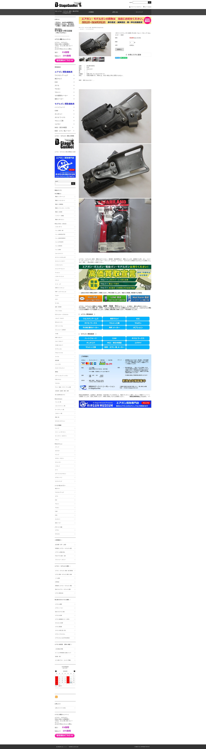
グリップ (57, 447)
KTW (56, 515)
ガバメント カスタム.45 (60, 257)
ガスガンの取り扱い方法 (60, 630)
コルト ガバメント (59, 253)
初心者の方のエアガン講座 (62, 599)
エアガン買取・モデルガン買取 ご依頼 (63, 574)
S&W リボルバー (58, 337)
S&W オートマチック (59, 287)
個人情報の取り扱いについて (61, 746)
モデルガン (84, 334)
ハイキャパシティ (59, 265)
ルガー (56, 299)
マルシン (57, 503)
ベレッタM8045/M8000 (60, 238)
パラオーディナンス (59, 276)
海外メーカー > (64, 99)
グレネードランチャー (60, 368)
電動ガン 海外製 (58, 211)
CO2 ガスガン (58, 379)
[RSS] (56, 697)
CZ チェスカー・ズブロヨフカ (61, 314)
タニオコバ (57, 519)
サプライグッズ (58, 481)
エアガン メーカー (59, 608)
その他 (56, 333)
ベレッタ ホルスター (90, 29)
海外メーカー (58, 522)
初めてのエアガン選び (60, 611)
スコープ (57, 428)
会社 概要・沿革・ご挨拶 (60, 544)
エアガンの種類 (58, 604)
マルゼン (57, 507)
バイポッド (57, 466)
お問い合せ (115, 12)
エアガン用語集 (58, 626)
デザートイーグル (59, 326)
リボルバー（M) (58, 413)
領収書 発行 (58, 656)
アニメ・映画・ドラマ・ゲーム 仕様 (63, 387)
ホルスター (82, 29)
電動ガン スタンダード (60, 200)
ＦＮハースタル (58, 310)
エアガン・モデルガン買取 (62, 566)
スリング (57, 454)
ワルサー (57, 295)
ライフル (57, 356)
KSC (56, 500)
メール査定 (58, 578)
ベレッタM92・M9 (59, 230)
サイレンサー (58, 462)
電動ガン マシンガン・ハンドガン (62, 208)
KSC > (65, 82)
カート (56, 469)
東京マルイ (57, 488)
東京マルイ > (64, 78)
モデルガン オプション (60, 421)
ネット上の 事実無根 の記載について (63, 652)
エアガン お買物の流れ (60, 552)
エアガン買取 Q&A (59, 593)
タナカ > (64, 85)
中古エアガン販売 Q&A (60, 555)
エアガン (57, 530)
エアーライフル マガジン (60, 473)
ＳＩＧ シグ (58, 284)
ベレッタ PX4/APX (59, 242)
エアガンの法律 (58, 615)
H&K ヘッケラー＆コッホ (60, 291)
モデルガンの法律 (59, 622)
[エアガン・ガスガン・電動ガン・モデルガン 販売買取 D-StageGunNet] (68, 7)
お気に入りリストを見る (60, 707)
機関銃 (56, 371)
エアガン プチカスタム (60, 634)
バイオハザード (58, 226)
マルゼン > (64, 89)
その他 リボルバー (59, 345)
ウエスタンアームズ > (64, 75)
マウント (57, 439)
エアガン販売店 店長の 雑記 (62, 644)
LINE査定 (57, 581)
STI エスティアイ (59, 322)
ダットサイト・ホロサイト (61, 435)
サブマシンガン (58, 349)
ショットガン (58, 364)
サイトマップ (139, 12)
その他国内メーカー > (64, 95)
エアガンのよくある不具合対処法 (62, 637)
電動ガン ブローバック (60, 196)
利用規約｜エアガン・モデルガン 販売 (64, 548)
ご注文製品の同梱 (59, 649)
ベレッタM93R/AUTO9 (60, 234)
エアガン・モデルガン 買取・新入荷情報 (64, 570)
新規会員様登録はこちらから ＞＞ (140, 396)
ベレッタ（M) (58, 402)
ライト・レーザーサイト (60, 432)
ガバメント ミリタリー (60, 261)
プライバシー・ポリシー (60, 559)
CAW (56, 511)
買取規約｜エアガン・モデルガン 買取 (63, 585)
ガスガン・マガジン (59, 458)
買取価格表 (90, 334)
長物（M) (57, 417)
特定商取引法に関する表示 (73, 746)
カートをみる (148, 6)
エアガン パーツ (58, 477)
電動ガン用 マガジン (59, 219)
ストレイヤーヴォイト (60, 268)
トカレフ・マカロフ (59, 318)
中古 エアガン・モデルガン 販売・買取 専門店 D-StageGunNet (67, 12)
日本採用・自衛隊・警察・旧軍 (62, 390)
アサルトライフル (59, 352)
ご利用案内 (91, 12)
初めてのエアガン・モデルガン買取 (63, 589)
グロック (57, 280)
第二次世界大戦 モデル (60, 394)
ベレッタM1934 (58, 245)
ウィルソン (57, 272)
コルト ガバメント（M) (60, 405)
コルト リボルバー (59, 341)
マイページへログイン (136, 6)
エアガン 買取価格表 (87, 314)
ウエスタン (57, 383)
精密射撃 (57, 360)
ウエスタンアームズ (59, 492)
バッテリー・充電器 (59, 215)
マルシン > (64, 92)
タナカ (56, 496)
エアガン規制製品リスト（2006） (62, 619)
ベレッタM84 (58, 249)
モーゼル (57, 303)
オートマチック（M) (59, 409)
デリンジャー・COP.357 (60, 329)
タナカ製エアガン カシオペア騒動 (63, 660)
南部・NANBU (58, 306)
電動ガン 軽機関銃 (59, 204)
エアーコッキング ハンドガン (61, 375)
